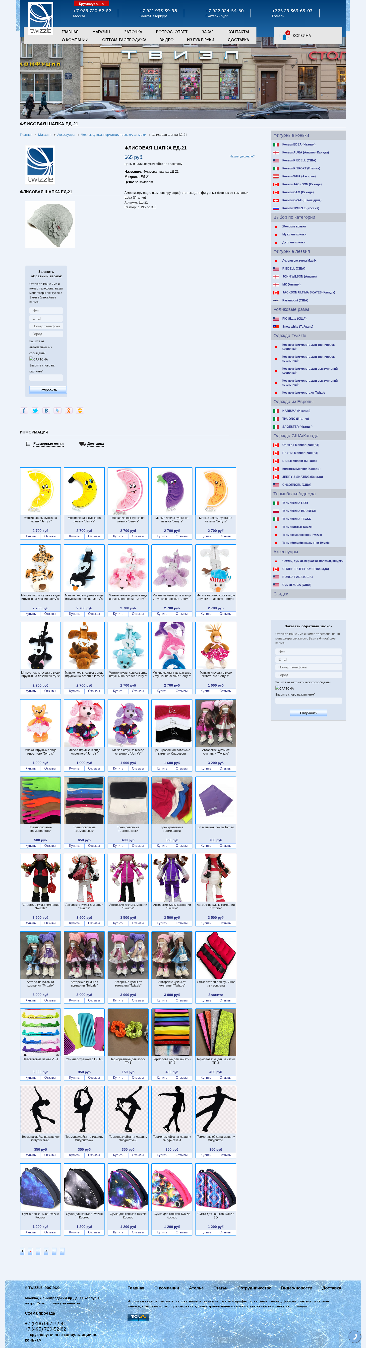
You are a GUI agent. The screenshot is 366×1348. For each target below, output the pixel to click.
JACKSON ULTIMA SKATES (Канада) (308, 292)
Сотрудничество (254, 1288)
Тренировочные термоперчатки (40, 829)
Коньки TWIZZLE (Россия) (300, 208)
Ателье (196, 1288)
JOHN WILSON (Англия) (299, 276)
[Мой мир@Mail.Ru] (80, 410)
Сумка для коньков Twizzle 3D (215, 1215)
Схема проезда (40, 1313)
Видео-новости (296, 1288)
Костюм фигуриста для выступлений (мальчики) (310, 382)
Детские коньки (293, 242)
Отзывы (50, 536)
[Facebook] (24, 410)
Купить (30, 536)
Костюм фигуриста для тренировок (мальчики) (308, 358)
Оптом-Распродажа (124, 39)
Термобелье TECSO (296, 519)
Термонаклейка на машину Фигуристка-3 (128, 1138)
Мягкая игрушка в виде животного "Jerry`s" (216, 674)
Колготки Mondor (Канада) (301, 469)
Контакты (238, 31)
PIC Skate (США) (294, 318)
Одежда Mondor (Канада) (300, 445)
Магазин (101, 31)
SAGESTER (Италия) (297, 426)
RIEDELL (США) (293, 268)
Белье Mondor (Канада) (299, 461)
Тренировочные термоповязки (84, 829)
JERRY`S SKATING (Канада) (302, 477)
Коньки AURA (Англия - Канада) (305, 152)
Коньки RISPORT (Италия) (301, 168)
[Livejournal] (57, 410)
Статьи (220, 1288)
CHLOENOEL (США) (296, 485)
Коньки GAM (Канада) (298, 192)
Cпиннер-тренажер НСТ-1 (84, 1059)
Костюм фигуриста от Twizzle (303, 392)
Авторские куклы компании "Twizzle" (41, 906)
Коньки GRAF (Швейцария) (301, 200)
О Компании (75, 39)
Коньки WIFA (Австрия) (299, 176)
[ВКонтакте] (46, 410)
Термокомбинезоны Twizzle (302, 535)
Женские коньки (294, 226)
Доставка (238, 39)
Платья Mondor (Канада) (300, 453)
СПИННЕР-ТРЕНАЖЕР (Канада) (305, 569)
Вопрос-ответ (172, 31)
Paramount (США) (295, 300)
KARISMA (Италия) (296, 411)
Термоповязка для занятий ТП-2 (172, 1061)
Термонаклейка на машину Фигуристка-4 (172, 1138)
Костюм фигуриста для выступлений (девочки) (310, 370)
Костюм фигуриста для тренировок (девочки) (308, 347)
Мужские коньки (294, 234)
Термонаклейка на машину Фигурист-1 (216, 1138)
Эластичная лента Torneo (215, 827)
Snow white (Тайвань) (297, 326)
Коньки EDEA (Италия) (298, 144)
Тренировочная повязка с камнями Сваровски (172, 751)
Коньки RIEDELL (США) (299, 160)
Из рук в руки (200, 39)
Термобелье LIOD (295, 503)
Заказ (208, 31)
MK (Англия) (291, 284)
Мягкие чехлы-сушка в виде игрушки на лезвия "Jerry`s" (40, 597)
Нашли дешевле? (242, 156)
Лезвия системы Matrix (299, 260)
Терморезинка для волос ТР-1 (128, 1061)
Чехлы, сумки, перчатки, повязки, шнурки (312, 561)
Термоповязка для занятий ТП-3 (216, 1061)
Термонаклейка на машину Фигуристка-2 (84, 1138)
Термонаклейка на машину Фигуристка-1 (41, 1138)
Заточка (133, 31)
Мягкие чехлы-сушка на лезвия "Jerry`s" (40, 519)
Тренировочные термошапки (172, 829)
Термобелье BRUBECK (299, 511)
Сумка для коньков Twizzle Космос (40, 1215)
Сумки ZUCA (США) (296, 585)
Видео (167, 39)
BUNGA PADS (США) (297, 577)
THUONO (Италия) (295, 419)
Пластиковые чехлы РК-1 (40, 1059)
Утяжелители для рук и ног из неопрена (216, 983)
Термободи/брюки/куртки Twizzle (306, 543)
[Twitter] (35, 410)
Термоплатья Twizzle (297, 527)
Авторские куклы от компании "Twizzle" (216, 751)
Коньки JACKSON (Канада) (302, 184)
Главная (70, 31)
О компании (166, 1288)
